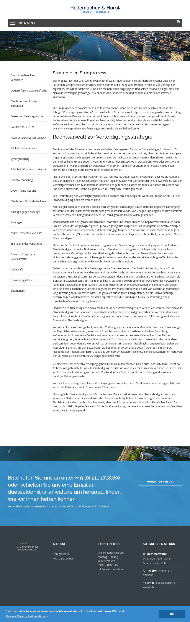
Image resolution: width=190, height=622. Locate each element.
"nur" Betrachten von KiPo (26, 233)
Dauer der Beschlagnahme (27, 116)
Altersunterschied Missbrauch (28, 137)
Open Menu (27, 23)
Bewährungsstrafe (22, 280)
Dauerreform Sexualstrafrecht (29, 90)
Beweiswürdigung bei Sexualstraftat (23, 256)
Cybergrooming (20, 159)
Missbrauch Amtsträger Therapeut (25, 103)
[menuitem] (27, 77)
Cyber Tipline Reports (23, 190)
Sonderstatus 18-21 (22, 127)
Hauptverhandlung (22, 180)
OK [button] (172, 614)
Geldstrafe (17, 269)
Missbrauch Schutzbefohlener (28, 201)
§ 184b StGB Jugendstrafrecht (28, 169)
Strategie (16, 222)
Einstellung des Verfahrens (26, 243)
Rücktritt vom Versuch (24, 148)
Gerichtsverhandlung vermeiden (23, 77)
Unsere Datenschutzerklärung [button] (27, 616)
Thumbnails (18, 290)
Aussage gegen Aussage (25, 212)
